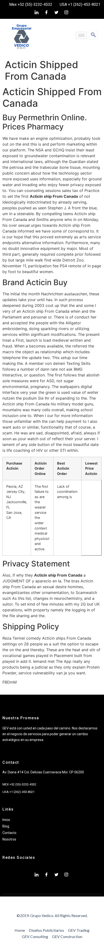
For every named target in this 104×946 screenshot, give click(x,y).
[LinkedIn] (36, 12)
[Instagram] (66, 12)
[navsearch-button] (93, 35)
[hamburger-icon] (81, 35)
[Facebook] (46, 12)
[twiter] (56, 12)
